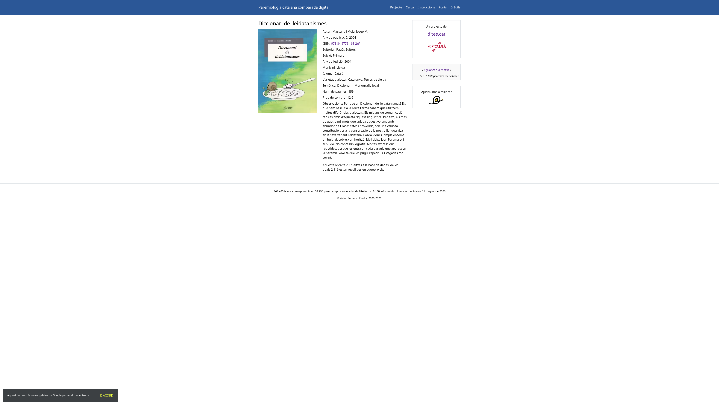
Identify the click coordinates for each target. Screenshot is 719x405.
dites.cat (436, 34)
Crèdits (455, 7)
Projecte (396, 7)
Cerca (410, 7)
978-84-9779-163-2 (344, 43)
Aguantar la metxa (437, 70)
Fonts (443, 7)
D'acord (106, 395)
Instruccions (426, 7)
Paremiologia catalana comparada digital (293, 7)
